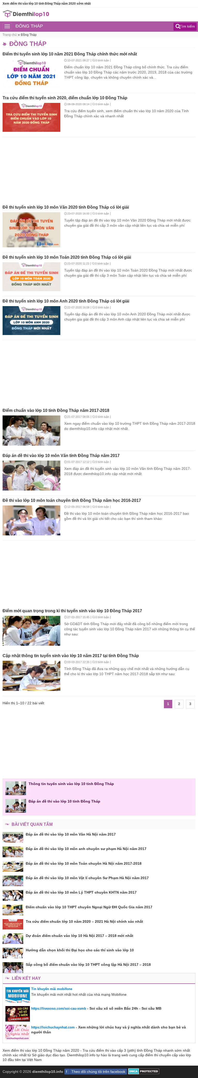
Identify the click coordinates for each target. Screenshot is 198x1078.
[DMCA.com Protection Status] (143, 1073)
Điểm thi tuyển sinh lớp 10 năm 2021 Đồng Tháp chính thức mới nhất (70, 54)
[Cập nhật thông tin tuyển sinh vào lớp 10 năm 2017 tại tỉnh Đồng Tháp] (31, 676)
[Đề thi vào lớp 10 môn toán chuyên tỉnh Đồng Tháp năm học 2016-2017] (31, 520)
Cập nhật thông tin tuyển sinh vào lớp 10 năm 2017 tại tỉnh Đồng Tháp (71, 656)
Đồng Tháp (29, 35)
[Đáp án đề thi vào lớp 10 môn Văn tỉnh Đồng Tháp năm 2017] (31, 476)
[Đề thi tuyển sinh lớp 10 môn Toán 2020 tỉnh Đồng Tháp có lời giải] (31, 277)
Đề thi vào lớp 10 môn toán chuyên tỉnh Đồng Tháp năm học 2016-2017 (72, 500)
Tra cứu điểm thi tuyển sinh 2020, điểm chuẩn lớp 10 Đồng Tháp (65, 98)
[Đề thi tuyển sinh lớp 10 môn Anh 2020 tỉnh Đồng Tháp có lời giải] (31, 321)
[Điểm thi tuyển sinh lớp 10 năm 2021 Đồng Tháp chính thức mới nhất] (31, 74)
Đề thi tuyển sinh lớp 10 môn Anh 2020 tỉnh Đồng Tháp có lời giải (66, 301)
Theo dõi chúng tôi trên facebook (98, 1071)
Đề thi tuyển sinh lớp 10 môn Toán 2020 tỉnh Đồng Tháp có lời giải (67, 257)
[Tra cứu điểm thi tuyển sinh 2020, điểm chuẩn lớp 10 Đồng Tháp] (31, 118)
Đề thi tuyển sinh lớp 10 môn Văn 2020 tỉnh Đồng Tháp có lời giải (66, 207)
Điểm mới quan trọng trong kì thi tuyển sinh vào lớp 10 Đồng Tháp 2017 (72, 611)
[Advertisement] (99, 169)
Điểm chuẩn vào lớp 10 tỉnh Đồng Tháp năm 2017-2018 (56, 410)
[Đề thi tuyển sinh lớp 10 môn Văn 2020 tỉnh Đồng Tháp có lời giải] (31, 230)
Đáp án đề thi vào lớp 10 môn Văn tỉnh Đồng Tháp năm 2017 (61, 455)
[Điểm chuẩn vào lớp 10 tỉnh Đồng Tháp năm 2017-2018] (31, 430)
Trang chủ (10, 35)
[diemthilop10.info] (26, 16)
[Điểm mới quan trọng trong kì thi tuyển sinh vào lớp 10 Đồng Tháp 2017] (31, 631)
